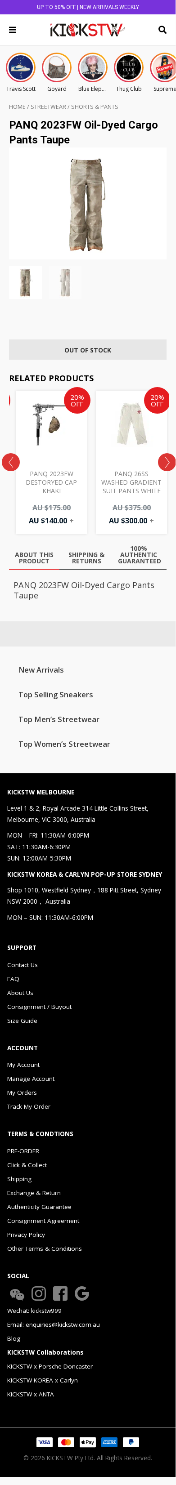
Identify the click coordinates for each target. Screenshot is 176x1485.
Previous (11, 462)
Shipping (19, 1179)
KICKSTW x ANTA (30, 1394)
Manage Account (30, 1079)
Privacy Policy (26, 1235)
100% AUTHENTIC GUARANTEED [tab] (139, 554)
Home (17, 107)
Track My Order (28, 1106)
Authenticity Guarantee (39, 1207)
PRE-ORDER (23, 1151)
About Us (20, 993)
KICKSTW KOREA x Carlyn (42, 1380)
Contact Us (22, 965)
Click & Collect (27, 1165)
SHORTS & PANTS (94, 107)
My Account (23, 1065)
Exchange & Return (34, 1193)
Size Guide (22, 1021)
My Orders (22, 1092)
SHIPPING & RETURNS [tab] (86, 557)
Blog (13, 1338)
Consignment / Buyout (39, 1007)
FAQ (13, 979)
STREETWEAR (48, 107)
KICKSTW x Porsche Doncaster (50, 1366)
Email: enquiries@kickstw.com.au (53, 1324)
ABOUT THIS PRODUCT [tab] (34, 557)
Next (167, 462)
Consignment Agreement (43, 1221)
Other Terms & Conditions (44, 1248)
